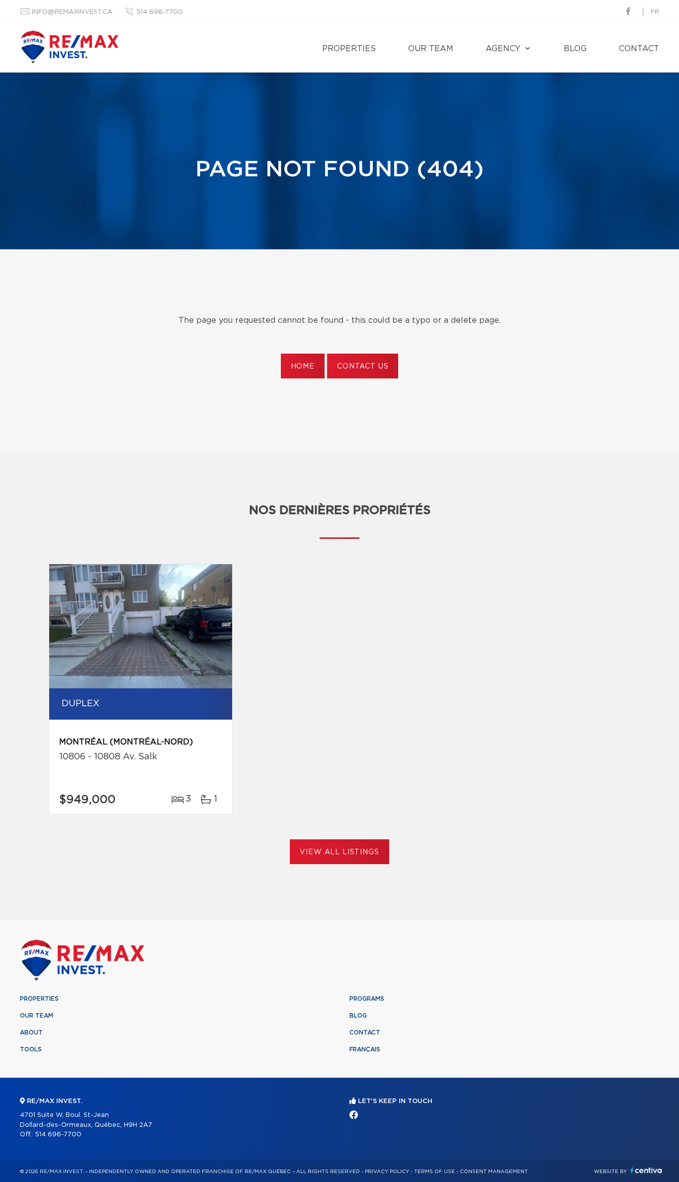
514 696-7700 (159, 12)
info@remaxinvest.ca (72, 12)
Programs (366, 999)
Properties (349, 49)
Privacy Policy (387, 1171)
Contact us (362, 366)
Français (364, 1049)
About (31, 1032)
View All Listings (339, 852)
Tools (31, 1049)
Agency (503, 49)
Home (303, 366)
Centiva (646, 1170)
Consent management (494, 1171)
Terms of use (434, 1171)
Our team (430, 49)
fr (655, 12)
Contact (639, 49)
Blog (575, 49)
